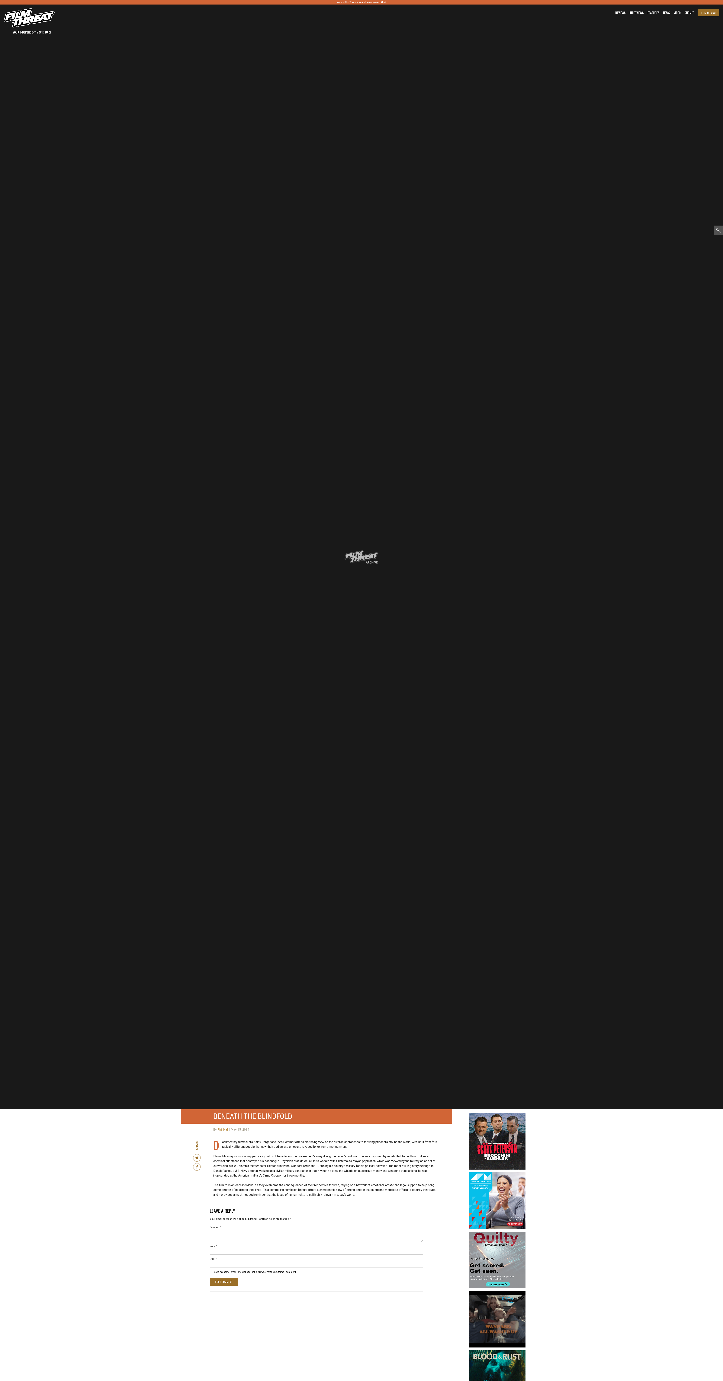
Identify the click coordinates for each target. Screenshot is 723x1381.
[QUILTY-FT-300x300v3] (497, 1233)
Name (213, 1246)
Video (677, 12)
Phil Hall (223, 1129)
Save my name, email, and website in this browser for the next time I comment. (255, 1272)
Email (213, 1259)
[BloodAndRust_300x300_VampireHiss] (497, 1352)
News (666, 12)
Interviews (636, 12)
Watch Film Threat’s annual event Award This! (361, 2)
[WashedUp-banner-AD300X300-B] (497, 1292)
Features (653, 12)
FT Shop (708, 13)
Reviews (620, 12)
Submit (689, 12)
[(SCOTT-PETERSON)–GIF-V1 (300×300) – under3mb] (497, 1114)
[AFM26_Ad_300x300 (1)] (497, 1174)
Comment (215, 1227)
